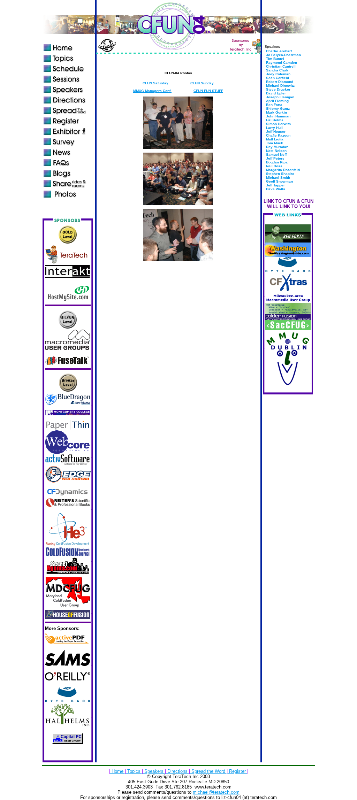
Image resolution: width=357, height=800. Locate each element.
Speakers (154, 771)
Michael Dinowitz (280, 85)
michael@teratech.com (216, 792)
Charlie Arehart (278, 51)
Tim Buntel (274, 59)
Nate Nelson (276, 151)
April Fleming (277, 101)
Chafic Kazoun (277, 135)
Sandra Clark (276, 70)
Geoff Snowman (279, 181)
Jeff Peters (274, 158)
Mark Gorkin (276, 112)
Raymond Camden (281, 62)
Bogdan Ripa (276, 162)
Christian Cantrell (280, 66)
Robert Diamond (279, 82)
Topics (134, 771)
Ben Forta (273, 105)
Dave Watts (275, 189)
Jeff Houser (275, 131)
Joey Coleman (277, 74)
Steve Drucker (277, 89)
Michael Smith (277, 177)
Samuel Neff (276, 154)
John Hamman (277, 116)
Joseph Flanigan (279, 97)
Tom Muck (274, 143)
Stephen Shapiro (279, 174)
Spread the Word (208, 771)
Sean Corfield (277, 78)
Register (237, 771)
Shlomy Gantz (277, 108)
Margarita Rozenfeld (282, 170)
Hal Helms (274, 120)
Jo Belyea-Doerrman (283, 55)
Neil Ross (273, 166)
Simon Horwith (278, 124)
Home (117, 771)
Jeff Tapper (275, 185)
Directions (177, 771)
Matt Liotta (274, 139)
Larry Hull (274, 128)
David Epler (275, 93)
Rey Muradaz (276, 147)
